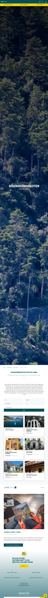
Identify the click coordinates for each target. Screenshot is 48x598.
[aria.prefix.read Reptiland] (34, 448)
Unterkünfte (9, 4)
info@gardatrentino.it (24, 585)
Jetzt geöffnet (9, 407)
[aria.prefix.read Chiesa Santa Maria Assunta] (13, 448)
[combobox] (13, 400)
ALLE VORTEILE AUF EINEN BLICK (13, 545)
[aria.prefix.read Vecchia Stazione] (34, 471)
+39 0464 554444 (24, 584)
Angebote (41, 4)
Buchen (23, 566)
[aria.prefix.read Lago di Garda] (13, 426)
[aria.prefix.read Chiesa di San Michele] (13, 471)
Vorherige (7, 487)
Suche (24, 410)
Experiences (24, 4)
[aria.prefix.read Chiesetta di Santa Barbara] (34, 426)
